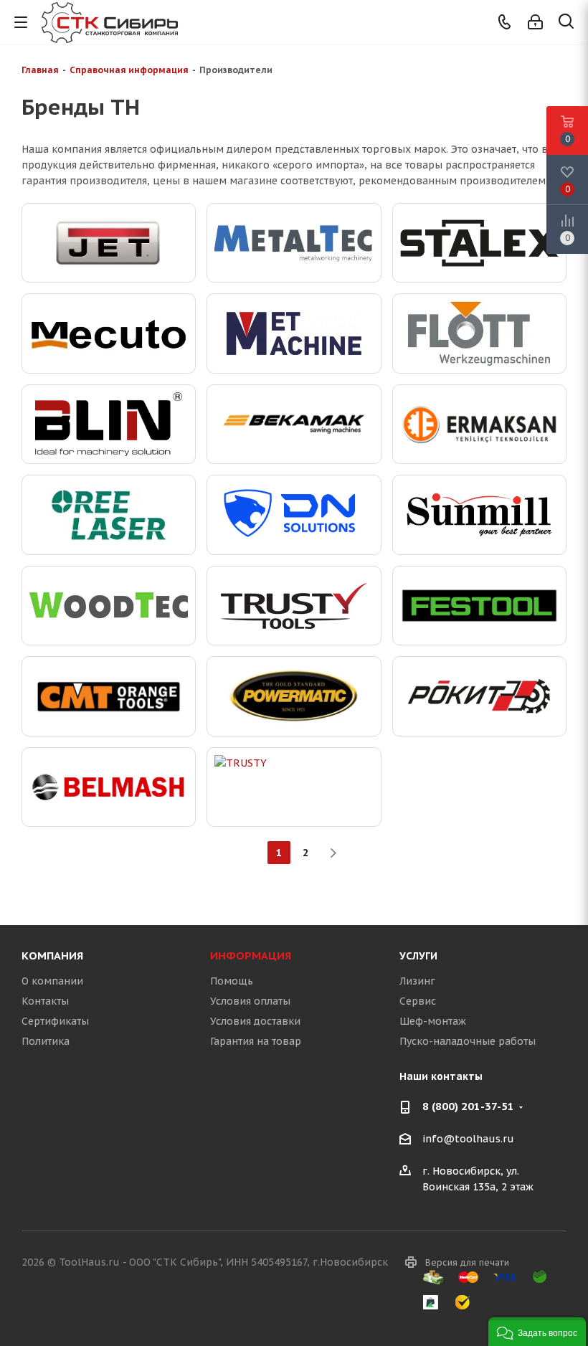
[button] (537, 1331)
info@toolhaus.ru (468, 1139)
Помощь (231, 981)
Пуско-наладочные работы (467, 1041)
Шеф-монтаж (432, 1021)
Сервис (417, 1001)
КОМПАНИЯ (52, 955)
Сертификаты (55, 1021)
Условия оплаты (250, 1001)
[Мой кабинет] (535, 22)
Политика (46, 1041)
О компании (52, 981)
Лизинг (417, 981)
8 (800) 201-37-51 (468, 1106)
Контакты (45, 1001)
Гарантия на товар (255, 1041)
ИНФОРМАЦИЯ (250, 955)
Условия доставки (255, 1021)
